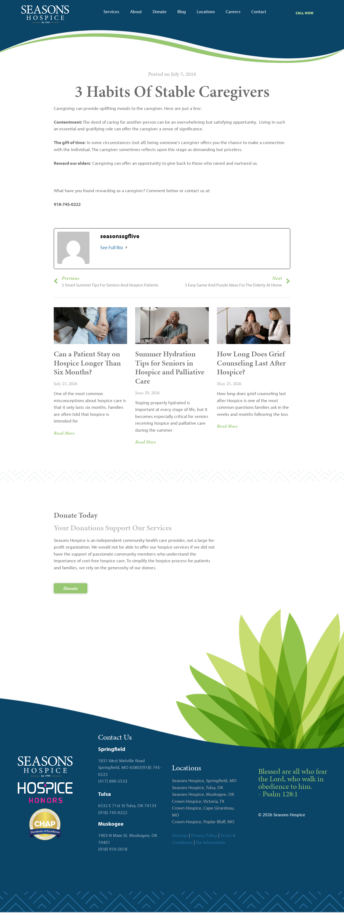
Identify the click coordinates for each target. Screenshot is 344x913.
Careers (233, 11)
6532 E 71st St (111, 805)
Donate (160, 11)
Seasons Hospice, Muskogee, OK (203, 794)
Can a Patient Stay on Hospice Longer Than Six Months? (87, 363)
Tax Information (210, 842)
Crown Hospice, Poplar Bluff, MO (203, 821)
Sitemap (180, 835)
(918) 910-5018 (112, 849)
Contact (258, 11)
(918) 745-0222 (112, 812)
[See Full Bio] (126, 247)
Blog (181, 11)
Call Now (304, 12)
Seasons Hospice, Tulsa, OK (197, 787)
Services (111, 11)
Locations (206, 11)
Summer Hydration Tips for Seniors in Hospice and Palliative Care (169, 367)
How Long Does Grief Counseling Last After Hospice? (251, 363)
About (136, 11)
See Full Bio (111, 247)
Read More (64, 433)
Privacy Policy (204, 835)
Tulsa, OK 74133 (141, 805)
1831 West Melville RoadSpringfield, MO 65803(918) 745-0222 (129, 767)
